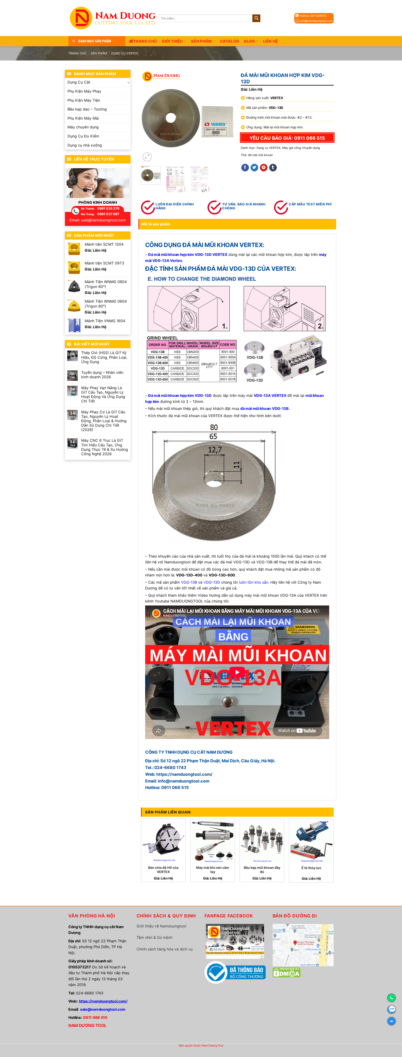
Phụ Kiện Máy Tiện (83, 100)
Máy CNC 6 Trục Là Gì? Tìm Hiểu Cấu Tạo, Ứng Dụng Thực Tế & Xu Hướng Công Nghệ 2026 (104, 447)
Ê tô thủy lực (311, 868)
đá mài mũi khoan (260, 155)
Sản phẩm (201, 41)
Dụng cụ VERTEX (124, 53)
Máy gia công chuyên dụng (301, 148)
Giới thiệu (172, 41)
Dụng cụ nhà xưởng (84, 145)
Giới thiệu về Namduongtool (161, 926)
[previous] (148, 116)
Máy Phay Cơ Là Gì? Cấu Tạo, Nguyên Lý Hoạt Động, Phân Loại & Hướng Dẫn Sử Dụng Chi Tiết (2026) (104, 421)
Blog (249, 41)
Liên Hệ (270, 41)
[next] (226, 116)
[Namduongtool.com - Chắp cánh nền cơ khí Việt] (113, 18)
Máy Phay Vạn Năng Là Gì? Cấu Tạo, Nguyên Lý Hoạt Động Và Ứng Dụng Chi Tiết (103, 395)
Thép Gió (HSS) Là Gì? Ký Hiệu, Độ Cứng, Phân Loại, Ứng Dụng (104, 357)
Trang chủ (145, 41)
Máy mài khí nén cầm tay (212, 870)
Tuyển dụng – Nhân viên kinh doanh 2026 (102, 374)
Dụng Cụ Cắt (78, 82)
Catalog (229, 41)
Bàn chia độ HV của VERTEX (163, 870)
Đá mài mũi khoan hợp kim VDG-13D (180, 254)
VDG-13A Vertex (167, 260)
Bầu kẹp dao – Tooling (87, 109)
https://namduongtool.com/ (103, 1001)
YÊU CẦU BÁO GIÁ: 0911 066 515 (287, 138)
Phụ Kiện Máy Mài (83, 118)
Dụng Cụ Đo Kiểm (83, 136)
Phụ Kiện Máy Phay (84, 91)
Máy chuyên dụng (83, 127)
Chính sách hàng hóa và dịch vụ (165, 949)
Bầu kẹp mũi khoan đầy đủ (262, 870)
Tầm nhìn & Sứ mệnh (154, 937)
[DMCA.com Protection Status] (287, 972)
